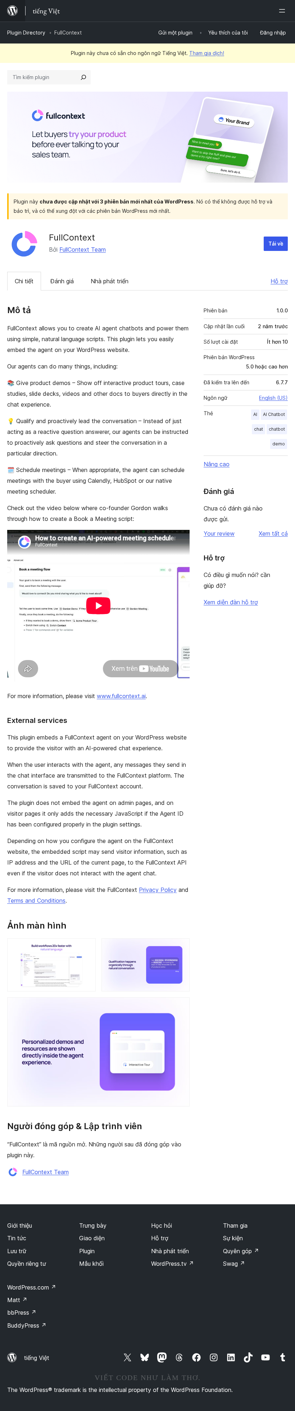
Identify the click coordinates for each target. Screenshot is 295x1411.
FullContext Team (82, 249)
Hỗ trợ (279, 281)
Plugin (87, 1251)
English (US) (273, 398)
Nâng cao (217, 464)
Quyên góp (241, 1251)
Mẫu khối (91, 1263)
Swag (234, 1263)
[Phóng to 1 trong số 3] (86, 948)
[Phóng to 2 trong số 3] (179, 948)
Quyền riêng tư (26, 1263)
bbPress (21, 1312)
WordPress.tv (172, 1263)
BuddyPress (26, 1325)
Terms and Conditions (36, 900)
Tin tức (16, 1238)
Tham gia (235, 1225)
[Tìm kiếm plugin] (83, 77)
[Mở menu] (283, 11)
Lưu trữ (16, 1251)
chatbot (277, 429)
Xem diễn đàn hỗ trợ (231, 602)
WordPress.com (31, 1287)
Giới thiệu (19, 1225)
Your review (219, 533)
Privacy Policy (158, 889)
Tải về (275, 243)
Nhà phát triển (109, 281)
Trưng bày (92, 1225)
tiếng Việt (36, 1357)
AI (255, 414)
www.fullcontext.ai (121, 696)
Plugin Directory (26, 32)
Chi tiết (24, 281)
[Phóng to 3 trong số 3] (179, 1007)
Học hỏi (161, 1225)
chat (258, 429)
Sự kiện (233, 1238)
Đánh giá (62, 281)
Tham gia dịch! (206, 53)
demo (278, 443)
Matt (17, 1300)
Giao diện (92, 1238)
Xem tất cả (273, 533)
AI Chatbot (274, 414)
